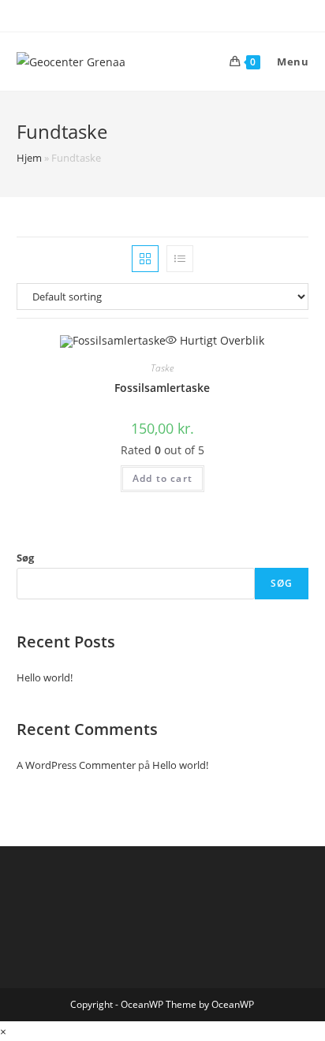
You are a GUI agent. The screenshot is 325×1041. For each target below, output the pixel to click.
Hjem (29, 158)
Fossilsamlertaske (162, 387)
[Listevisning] (179, 258)
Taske (162, 368)
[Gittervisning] (145, 258)
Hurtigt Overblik (220, 340)
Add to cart (162, 478)
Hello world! (45, 677)
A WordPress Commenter (76, 765)
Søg (25, 557)
